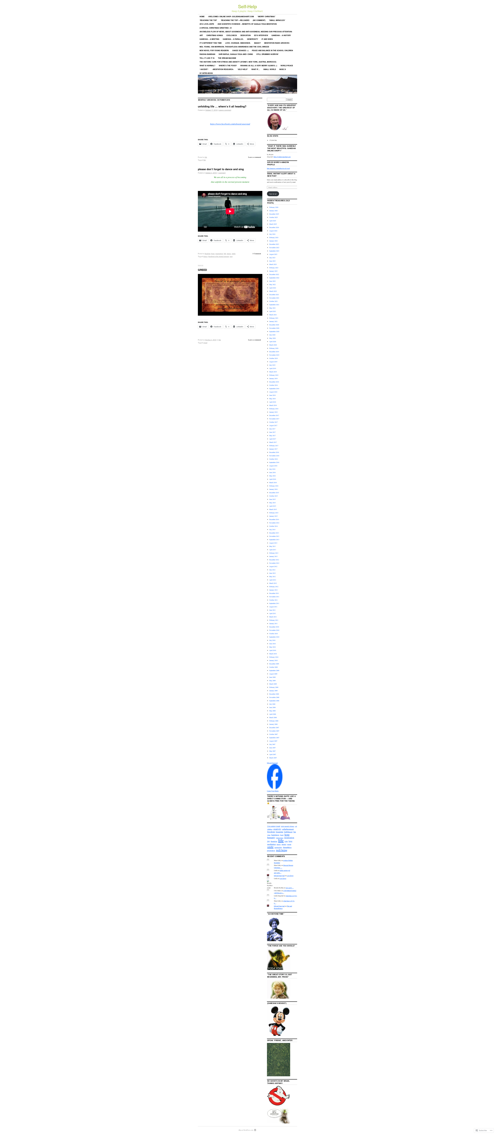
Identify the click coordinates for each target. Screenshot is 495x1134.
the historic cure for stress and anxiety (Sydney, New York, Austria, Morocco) (238, 62)
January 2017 (273, 449)
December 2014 (274, 519)
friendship (279, 832)
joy (268, 841)
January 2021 (273, 321)
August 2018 (273, 392)
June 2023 (272, 261)
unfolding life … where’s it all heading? (222, 106)
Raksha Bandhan (207, 54)
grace (268, 835)
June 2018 (272, 395)
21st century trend (273, 826)
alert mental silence (287, 826)
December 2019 (274, 352)
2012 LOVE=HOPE (207, 24)
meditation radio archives (276, 43)
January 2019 (273, 378)
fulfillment (288, 831)
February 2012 (273, 586)
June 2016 (272, 472)
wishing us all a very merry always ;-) (258, 65)
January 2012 (273, 590)
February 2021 (273, 318)
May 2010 (272, 647)
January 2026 (273, 211)
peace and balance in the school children (272, 50)
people (289, 844)
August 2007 (273, 741)
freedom (207, 253)
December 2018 (274, 382)
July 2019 (272, 365)
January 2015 (273, 516)
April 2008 (272, 714)
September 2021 (274, 305)
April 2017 (272, 439)
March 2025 (273, 224)
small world (269, 69)
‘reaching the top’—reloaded (235, 20)
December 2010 (274, 627)
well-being (281, 850)
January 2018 (273, 412)
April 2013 (272, 550)
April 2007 (272, 754)
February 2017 (273, 445)
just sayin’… (290, 888)
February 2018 (273, 409)
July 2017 (272, 429)
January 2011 (273, 623)
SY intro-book (206, 73)
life (206, 157)
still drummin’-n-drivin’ (267, 54)
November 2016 (274, 456)
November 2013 (274, 536)
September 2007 (274, 738)
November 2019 (274, 355)
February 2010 (273, 657)
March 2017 (273, 442)
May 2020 (272, 338)
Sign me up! (273, 194)
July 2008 (272, 704)
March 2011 (273, 617)
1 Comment (257, 253)
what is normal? (207, 65)
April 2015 (272, 506)
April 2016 (272, 479)
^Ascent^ (204, 69)
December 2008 (274, 694)
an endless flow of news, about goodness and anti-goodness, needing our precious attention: (246, 31)
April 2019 (272, 368)
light (286, 841)
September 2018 (274, 388)
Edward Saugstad (272, 763)
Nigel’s (282, 69)
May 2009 (272, 680)
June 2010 (272, 644)
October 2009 (273, 667)
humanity (271, 837)
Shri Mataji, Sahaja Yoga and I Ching (236, 54)
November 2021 (274, 298)
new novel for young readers (214, 50)
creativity (277, 829)
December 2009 (274, 664)
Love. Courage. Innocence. (238, 43)
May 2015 (272, 503)
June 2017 (272, 432)
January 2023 (273, 271)
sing (231, 256)
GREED (202, 270)
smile (234, 253)
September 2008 (274, 701)
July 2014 (272, 529)
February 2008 (273, 721)
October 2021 (273, 301)
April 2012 (272, 580)
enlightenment (288, 829)
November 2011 (274, 597)
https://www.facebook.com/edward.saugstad (230, 123)
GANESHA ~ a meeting (209, 39)
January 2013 (273, 556)
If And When (267, 39)
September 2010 (274, 637)
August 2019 (273, 362)
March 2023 (273, 264)
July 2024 (272, 234)
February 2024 (273, 237)
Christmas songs (214, 35)
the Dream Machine (227, 58)
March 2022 (273, 291)
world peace (286, 65)
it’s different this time (211, 43)
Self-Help (247, 6)
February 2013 (273, 553)
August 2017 (273, 425)
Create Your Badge (273, 791)
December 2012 (274, 560)
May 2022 (272, 284)
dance (205, 256)
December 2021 (274, 294)
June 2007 (272, 748)
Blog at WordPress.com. (246, 1130)
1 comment (221, 173)
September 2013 (274, 539)
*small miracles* (277, 20)
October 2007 (273, 734)
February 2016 (273, 486)
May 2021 (272, 308)
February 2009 (273, 687)
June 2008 (272, 707)
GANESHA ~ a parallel (233, 39)
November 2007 (274, 731)
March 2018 (273, 405)
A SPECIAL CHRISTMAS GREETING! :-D (216, 28)
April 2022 (272, 288)
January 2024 (273, 241)
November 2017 (274, 419)
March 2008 (273, 717)
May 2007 (272, 751)
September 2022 (274, 278)
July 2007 (272, 744)
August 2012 (273, 566)
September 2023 (274, 251)
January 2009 (273, 691)
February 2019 (273, 375)
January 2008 (273, 724)
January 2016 (273, 489)
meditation (271, 844)
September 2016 (274, 462)
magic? (257, 43)
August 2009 (273, 674)
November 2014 (274, 523)
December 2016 (274, 452)
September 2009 (274, 670)
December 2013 (274, 533)
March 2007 (273, 758)
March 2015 (273, 509)
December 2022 (274, 274)
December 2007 (274, 727)
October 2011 (273, 600)
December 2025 (274, 214)
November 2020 (274, 328)
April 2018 (272, 402)
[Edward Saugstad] (274, 789)
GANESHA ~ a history (281, 35)
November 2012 (274, 563)
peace (284, 844)
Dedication (245, 35)
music (229, 253)
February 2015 (273, 513)
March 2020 (273, 345)
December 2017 (274, 415)
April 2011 (272, 613)
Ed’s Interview (261, 35)
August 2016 (273, 466)
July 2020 (272, 335)
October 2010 (273, 633)
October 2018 (273, 385)
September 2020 (274, 331)
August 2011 (273, 607)
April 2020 (272, 341)
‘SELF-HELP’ (242, 69)
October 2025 (273, 217)
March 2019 (273, 372)
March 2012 (273, 583)
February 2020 (273, 348)
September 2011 (274, 603)
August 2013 (273, 543)
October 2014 (273, 526)
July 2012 (272, 570)
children (269, 829)
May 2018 (272, 398)
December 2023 (274, 244)
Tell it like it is (207, 58)
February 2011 (273, 620)
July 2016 (272, 469)
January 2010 (273, 660)
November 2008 (274, 697)
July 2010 (272, 640)
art (201, 35)
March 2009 (273, 684)
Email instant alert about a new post (281, 174)
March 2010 (273, 654)
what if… (255, 69)
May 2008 (272, 711)
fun (294, 831)
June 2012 (272, 573)
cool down (290, 876)
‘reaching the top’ (208, 20)
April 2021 (272, 311)
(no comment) (259, 20)
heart (282, 835)
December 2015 (274, 492)
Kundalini (274, 841)
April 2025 (272, 221)
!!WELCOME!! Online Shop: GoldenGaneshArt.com (231, 16)
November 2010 (274, 630)
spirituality (278, 847)
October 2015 (273, 496)
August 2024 (273, 231)
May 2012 (272, 576)
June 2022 (272, 281)
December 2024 (274, 227)
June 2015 (272, 499)
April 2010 (272, 650)
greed (205, 342)
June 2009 (272, 677)
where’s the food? (228, 65)
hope (213, 253)
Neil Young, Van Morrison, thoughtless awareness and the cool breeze (234, 46)
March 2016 (273, 482)
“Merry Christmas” (266, 16)
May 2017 (272, 435)
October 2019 (273, 358)
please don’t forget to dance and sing (221, 169)
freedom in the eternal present (218, 256)
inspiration (219, 253)
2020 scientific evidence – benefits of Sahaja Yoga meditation (247, 24)
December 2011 (274, 593)
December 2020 (274, 325)
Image (200, 265)
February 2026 (273, 207)
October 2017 (273, 422)
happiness (275, 834)
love (290, 841)
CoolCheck (231, 35)
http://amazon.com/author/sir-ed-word (278, 168)
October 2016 (273, 459)
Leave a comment (225, 110)
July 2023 (272, 258)
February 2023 (273, 268)
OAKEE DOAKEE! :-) (240, 50)
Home (202, 16)
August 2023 (273, 254)
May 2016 (272, 476)
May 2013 (272, 546)
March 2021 (273, 315)
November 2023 (274, 247)
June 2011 (272, 610)
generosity (252, 39)
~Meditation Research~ (223, 69)
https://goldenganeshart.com (282, 157)
